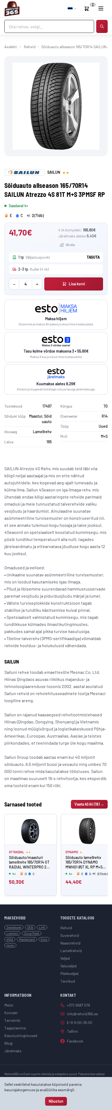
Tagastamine (15, 1028)
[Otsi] (102, 26)
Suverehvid (69, 935)
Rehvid (30, 46)
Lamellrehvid (71, 950)
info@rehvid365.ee (82, 1013)
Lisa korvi (77, 284)
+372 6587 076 (78, 1005)
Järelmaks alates (77, 236)
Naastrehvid (70, 943)
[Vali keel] (72, 8)
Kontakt (11, 1012)
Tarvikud (67, 981)
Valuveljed (68, 966)
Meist (8, 1005)
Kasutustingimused (20, 1035)
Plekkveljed (69, 973)
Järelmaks (12, 1050)
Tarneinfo (12, 1020)
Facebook (75, 1041)
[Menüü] (101, 8)
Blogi (8, 1043)
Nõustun (56, 1101)
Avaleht (10, 46)
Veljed (65, 958)
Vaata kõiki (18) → (89, 804)
